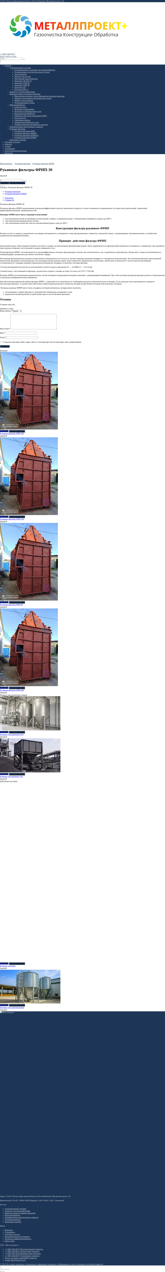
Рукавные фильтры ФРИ (24, 131)
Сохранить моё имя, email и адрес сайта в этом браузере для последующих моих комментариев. (42, 342)
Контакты (9, 153)
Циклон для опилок (22, 76)
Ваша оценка (6, 311)
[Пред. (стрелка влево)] (1, 1271)
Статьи (8, 146)
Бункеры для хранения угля (11, 776)
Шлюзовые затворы (18, 140)
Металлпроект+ (6, 164)
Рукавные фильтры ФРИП (25, 138)
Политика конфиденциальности (18, 1239)
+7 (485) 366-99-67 (8, 55)
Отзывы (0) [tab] (9, 200)
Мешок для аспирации (23, 101)
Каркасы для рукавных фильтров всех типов (32, 98)
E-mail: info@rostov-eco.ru (15, 1260)
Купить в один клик (17, 183)
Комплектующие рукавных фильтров (25, 94)
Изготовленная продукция (16, 151)
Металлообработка (17, 105)
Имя (2, 333)
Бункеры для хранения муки (11, 734)
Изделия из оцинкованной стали (27, 111)
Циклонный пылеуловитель (26, 79)
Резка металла (20, 118)
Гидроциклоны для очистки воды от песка (32, 72)
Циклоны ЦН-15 (21, 90)
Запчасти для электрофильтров (22, 92)
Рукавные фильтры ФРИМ (25, 133)
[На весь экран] (3, 1269)
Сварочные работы (22, 120)
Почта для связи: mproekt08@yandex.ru (21, 1258)
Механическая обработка (24, 114)
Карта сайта (10, 1241)
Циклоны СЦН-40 (22, 83)
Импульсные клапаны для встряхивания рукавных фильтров (39, 96)
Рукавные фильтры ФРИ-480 (12, 690)
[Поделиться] (6, 1269)
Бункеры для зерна (7, 966)
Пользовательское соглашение (17, 1237)
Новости (8, 144)
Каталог (8, 66)
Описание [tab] (9, 198)
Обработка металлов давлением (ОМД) (30, 116)
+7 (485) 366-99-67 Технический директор (22, 1256)
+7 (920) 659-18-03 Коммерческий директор (23, 1254)
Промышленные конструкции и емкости (26, 127)
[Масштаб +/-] (1, 1269)
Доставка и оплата (12, 142)
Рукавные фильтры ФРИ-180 (12, 433)
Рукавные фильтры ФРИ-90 (11, 605)
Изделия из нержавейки (24, 109)
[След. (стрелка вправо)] (3, 1271)
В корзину (4, 183)
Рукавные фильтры (17, 129)
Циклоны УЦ (20, 87)
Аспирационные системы (20, 68)
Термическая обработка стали (26, 122)
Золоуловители (20, 74)
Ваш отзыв (5, 329)
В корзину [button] (4, 431)
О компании (10, 149)
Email (3, 337)
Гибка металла (20, 107)
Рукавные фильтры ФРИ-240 (12, 519)
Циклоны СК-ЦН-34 (23, 81)
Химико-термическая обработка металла (31, 125)
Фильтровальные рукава (24, 103)
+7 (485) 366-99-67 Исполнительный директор (24, 1249)
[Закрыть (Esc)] (8, 1269)
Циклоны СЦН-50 (22, 85)
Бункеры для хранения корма (12, 1007)
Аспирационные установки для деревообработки (34, 70)
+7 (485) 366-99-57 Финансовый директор (22, 1251)
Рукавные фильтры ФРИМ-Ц (26, 135)
